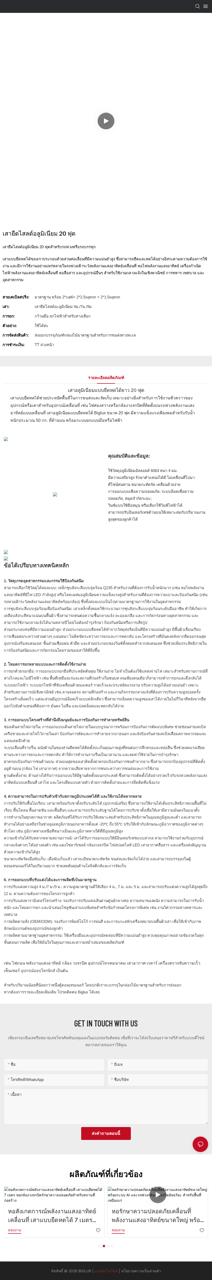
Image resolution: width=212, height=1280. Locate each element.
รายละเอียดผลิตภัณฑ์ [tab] (106, 377)
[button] (100, 1246)
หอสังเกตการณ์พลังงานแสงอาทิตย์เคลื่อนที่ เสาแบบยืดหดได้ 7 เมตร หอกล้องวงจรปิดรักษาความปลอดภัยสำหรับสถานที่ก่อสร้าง (54, 1216)
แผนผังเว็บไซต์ (106, 1271)
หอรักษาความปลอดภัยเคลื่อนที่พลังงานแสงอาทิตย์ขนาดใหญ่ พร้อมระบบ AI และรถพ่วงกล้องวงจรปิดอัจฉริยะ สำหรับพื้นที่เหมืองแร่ (158, 1216)
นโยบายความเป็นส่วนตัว (141, 1271)
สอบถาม (14, 1230)
